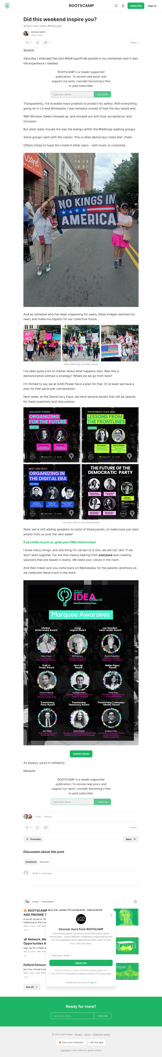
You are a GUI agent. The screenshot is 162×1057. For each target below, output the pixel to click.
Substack (65, 1050)
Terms (87, 1034)
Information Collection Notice (80, 973)
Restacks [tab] (44, 862)
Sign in (152, 5)
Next (129, 839)
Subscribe (136, 5)
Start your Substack (73, 1042)
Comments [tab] (31, 862)
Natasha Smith (38, 32)
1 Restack (47, 816)
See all (30, 986)
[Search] (116, 6)
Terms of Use (96, 970)
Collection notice (101, 1034)
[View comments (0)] (37, 42)
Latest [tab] (35, 901)
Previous (35, 839)
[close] (111, 915)
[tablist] (37, 862)
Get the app (96, 1042)
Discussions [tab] (48, 901)
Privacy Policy (105, 973)
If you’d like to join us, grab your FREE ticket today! (59, 542)
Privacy (78, 1034)
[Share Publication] (123, 6)
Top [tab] (27, 901)
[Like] (25, 956)
